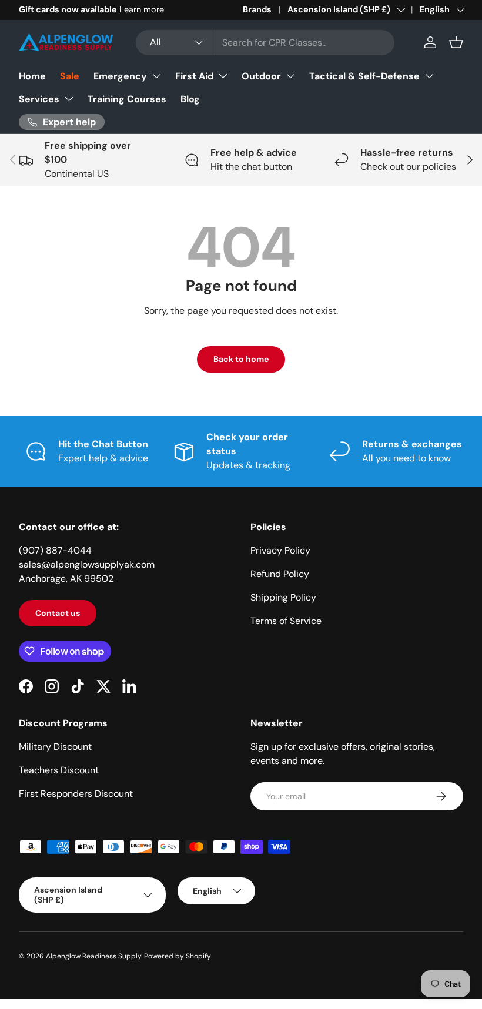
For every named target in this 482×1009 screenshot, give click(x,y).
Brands (257, 9)
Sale (69, 76)
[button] (456, 42)
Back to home (241, 359)
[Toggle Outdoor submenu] (290, 76)
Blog (190, 99)
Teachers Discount (59, 770)
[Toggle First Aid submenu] (223, 76)
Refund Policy (279, 574)
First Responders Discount (76, 793)
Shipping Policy (283, 597)
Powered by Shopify (177, 956)
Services (39, 99)
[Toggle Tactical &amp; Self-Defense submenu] (429, 76)
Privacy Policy (280, 550)
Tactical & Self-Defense (364, 76)
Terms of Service (286, 621)
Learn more (141, 9)
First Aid (194, 76)
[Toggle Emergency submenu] (156, 76)
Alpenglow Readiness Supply (93, 956)
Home (32, 76)
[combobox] (265, 42)
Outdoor (261, 76)
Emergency (120, 76)
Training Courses (127, 99)
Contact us (57, 613)
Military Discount (55, 746)
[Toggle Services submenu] (69, 99)
